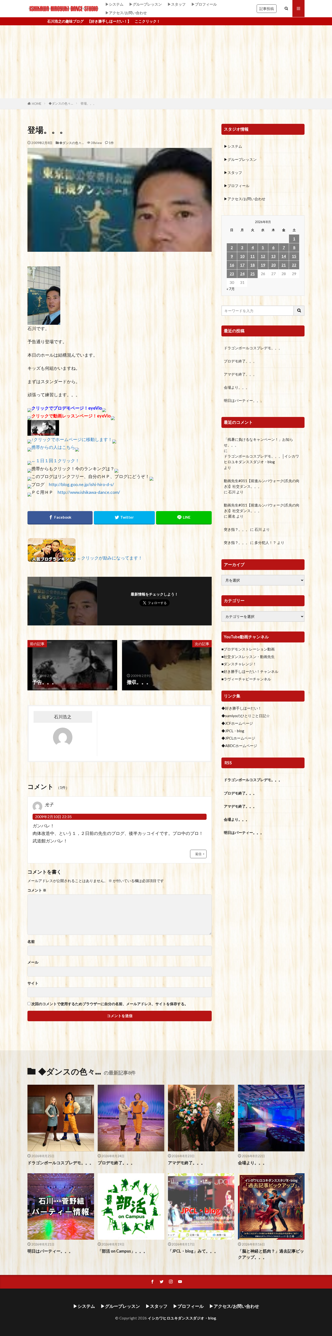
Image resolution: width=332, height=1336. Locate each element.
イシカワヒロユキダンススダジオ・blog (182, 1318)
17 (242, 265)
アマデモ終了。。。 (240, 374)
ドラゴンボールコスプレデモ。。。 (253, 348)
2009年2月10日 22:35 (53, 816)
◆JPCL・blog (232, 731)
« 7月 (231, 289)
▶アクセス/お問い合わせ (126, 12)
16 (232, 265)
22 (294, 265)
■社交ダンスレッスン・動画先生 (248, 656)
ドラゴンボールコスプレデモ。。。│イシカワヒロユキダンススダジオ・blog (261, 459)
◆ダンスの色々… (61, 103)
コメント (36, 890)
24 (242, 273)
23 (232, 273)
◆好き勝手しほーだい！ (241, 708)
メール (32, 962)
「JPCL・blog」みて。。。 (193, 1251)
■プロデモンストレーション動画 (248, 649)
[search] (299, 311)
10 (242, 256)
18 (252, 265)
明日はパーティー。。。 (244, 400)
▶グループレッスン (145, 4)
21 (283, 265)
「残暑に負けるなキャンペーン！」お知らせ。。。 (258, 442)
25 (252, 273)
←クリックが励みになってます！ (109, 557)
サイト (32, 983)
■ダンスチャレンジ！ (238, 664)
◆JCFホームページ (237, 723)
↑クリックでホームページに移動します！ (71, 439)
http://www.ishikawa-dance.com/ (89, 492)
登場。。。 (88, 103)
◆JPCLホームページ (238, 738)
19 (263, 265)
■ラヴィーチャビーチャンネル (246, 679)
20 (273, 265)
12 (263, 256)
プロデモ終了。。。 (240, 361)
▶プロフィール (204, 4)
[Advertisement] (166, 62)
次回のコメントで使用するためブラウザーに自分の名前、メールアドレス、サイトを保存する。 (109, 1004)
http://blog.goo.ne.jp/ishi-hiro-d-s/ (81, 484)
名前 (31, 941)
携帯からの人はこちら (53, 447)
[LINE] (184, 517)
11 (252, 256)
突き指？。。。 (236, 529)
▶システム (114, 4)
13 (273, 256)
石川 (232, 492)
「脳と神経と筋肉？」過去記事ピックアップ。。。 (271, 1254)
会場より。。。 (236, 387)
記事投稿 (266, 8)
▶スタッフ (176, 4)
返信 (198, 854)
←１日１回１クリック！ (55, 460)
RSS (228, 762)
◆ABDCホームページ (239, 745)
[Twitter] (124, 517)
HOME (36, 104)
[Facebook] (60, 517)
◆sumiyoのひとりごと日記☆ (245, 715)
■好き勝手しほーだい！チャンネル (249, 671)
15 (294, 256)
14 (283, 256)
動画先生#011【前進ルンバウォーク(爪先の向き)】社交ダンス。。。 (261, 483)
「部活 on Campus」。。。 (123, 1251)
